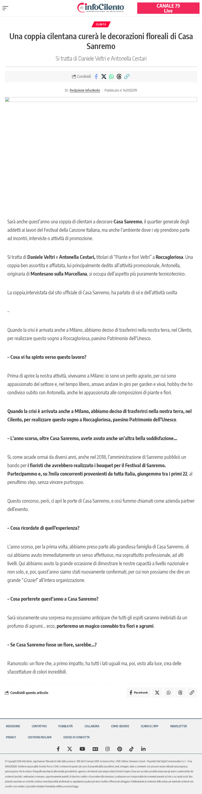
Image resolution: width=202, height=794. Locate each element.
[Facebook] (58, 749)
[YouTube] (82, 749)
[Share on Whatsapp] (111, 77)
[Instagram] (107, 749)
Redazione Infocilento (85, 90)
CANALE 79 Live (168, 8)
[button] (6, 8)
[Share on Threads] (119, 77)
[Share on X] (103, 77)
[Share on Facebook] (96, 77)
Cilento (101, 24)
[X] (69, 749)
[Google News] (95, 749)
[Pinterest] (119, 749)
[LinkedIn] (143, 749)
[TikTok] (131, 749)
